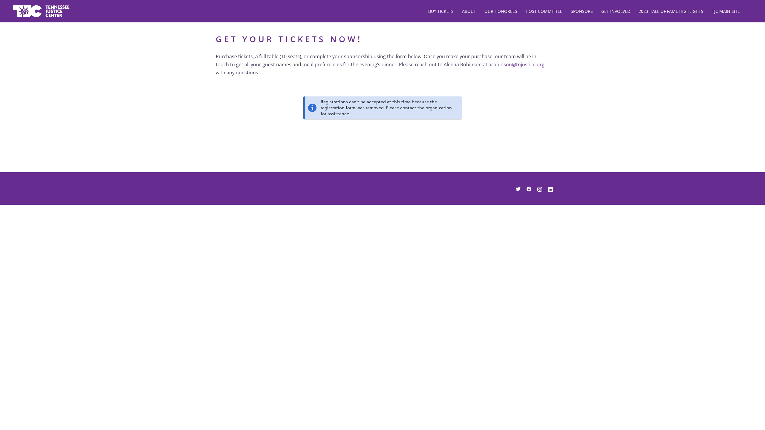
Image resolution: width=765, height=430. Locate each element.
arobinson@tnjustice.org (516, 64)
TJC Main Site (726, 11)
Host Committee (544, 11)
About (469, 11)
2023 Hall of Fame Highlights (671, 11)
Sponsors (582, 11)
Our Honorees (500, 11)
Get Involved (615, 11)
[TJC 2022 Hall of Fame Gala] (41, 10)
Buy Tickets (441, 11)
